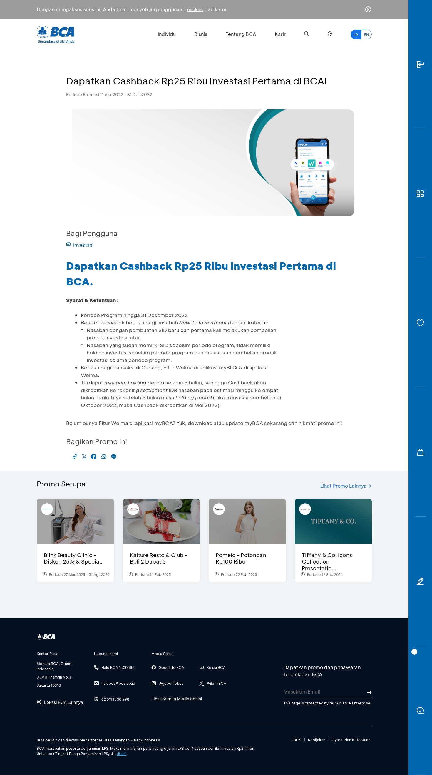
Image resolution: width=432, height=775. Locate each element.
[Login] (420, 64)
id (356, 34)
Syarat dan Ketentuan (351, 739)
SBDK (296, 739)
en (366, 34)
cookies (195, 9)
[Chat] (420, 710)
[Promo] (420, 451)
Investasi (83, 245)
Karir (280, 34)
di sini (121, 753)
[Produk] (420, 193)
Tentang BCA (241, 34)
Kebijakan (316, 739)
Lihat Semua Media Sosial (176, 698)
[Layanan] (420, 322)
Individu (167, 34)
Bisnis (200, 34)
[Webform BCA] (420, 581)
